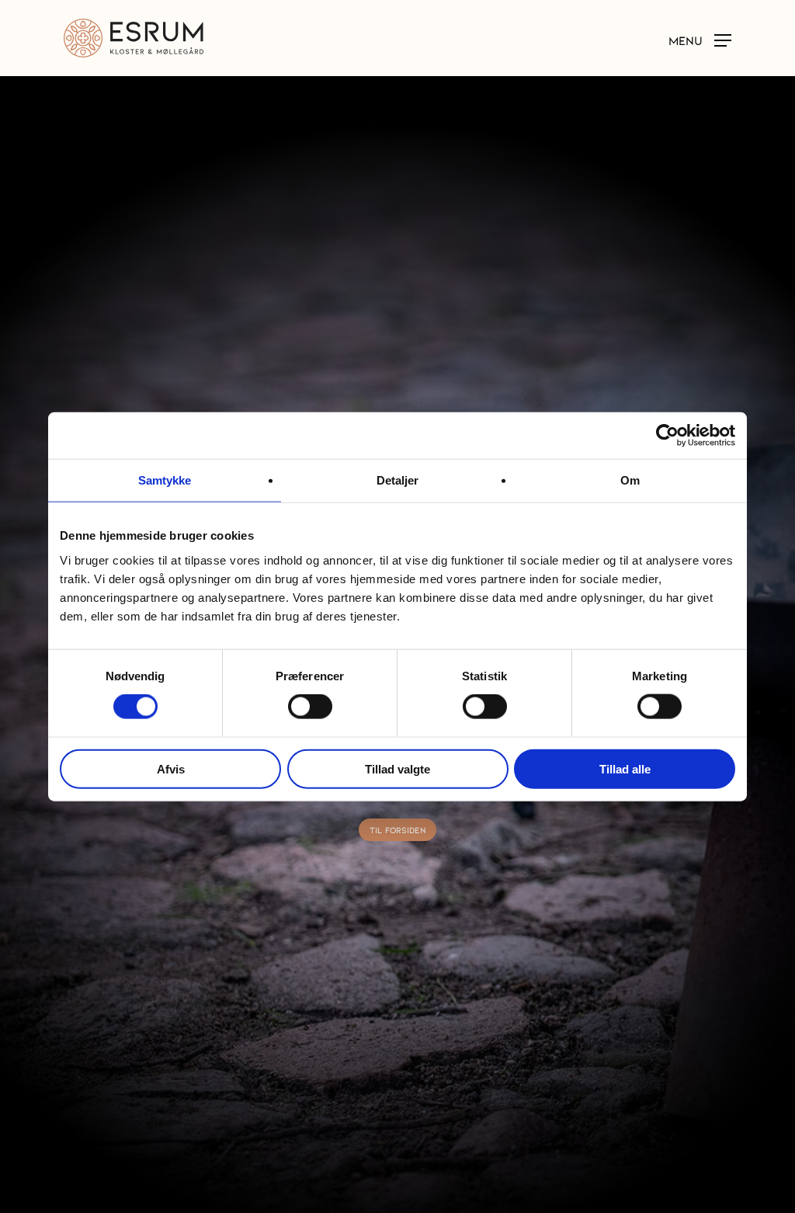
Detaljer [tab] (398, 480)
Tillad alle (625, 768)
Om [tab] (630, 480)
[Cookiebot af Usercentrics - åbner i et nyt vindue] (667, 435)
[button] (699, 38)
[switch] (310, 706)
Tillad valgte (397, 768)
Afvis (171, 768)
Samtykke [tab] (165, 480)
